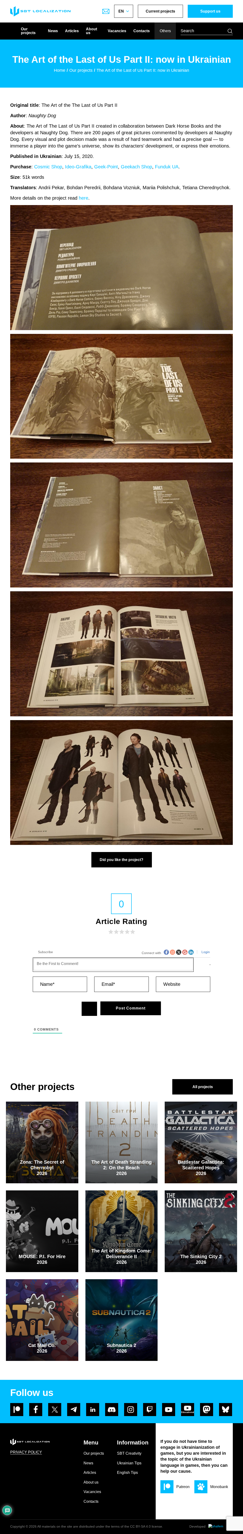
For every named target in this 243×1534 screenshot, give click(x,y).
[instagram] (130, 1409)
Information (133, 1442)
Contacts (141, 31)
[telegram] (73, 1409)
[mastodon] (206, 1409)
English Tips (127, 1473)
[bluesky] (225, 1409)
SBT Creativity (129, 1453)
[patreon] (16, 1409)
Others (165, 31)
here (83, 198)
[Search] (230, 31)
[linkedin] (92, 1409)
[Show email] (105, 11)
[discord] (111, 1409)
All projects (202, 1087)
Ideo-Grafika (78, 166)
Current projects (160, 11)
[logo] (40, 11)
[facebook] (35, 1409)
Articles (72, 31)
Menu (91, 1442)
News (53, 31)
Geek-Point (106, 166)
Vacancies (117, 31)
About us (91, 31)
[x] (54, 1409)
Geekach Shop (136, 166)
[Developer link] (220, 1526)
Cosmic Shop (48, 166)
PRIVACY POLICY (26, 1452)
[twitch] (149, 1409)
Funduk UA (166, 166)
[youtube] (168, 1409)
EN (121, 11)
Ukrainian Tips (129, 1463)
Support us (210, 11)
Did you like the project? (121, 860)
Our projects (28, 31)
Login (205, 952)
